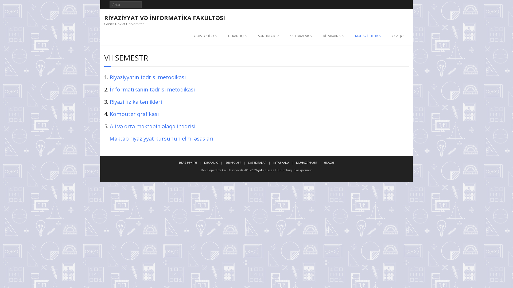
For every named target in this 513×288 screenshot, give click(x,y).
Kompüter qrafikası (134, 114)
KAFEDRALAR (299, 36)
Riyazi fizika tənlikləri (136, 101)
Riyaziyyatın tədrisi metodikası (148, 77)
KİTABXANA (332, 36)
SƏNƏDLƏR (266, 36)
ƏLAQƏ (397, 36)
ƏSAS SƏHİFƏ (204, 36)
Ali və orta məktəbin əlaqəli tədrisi (152, 126)
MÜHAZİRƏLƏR (366, 36)
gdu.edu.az (266, 170)
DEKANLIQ (236, 36)
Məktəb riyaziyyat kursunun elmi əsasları (161, 138)
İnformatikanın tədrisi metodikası (152, 89)
